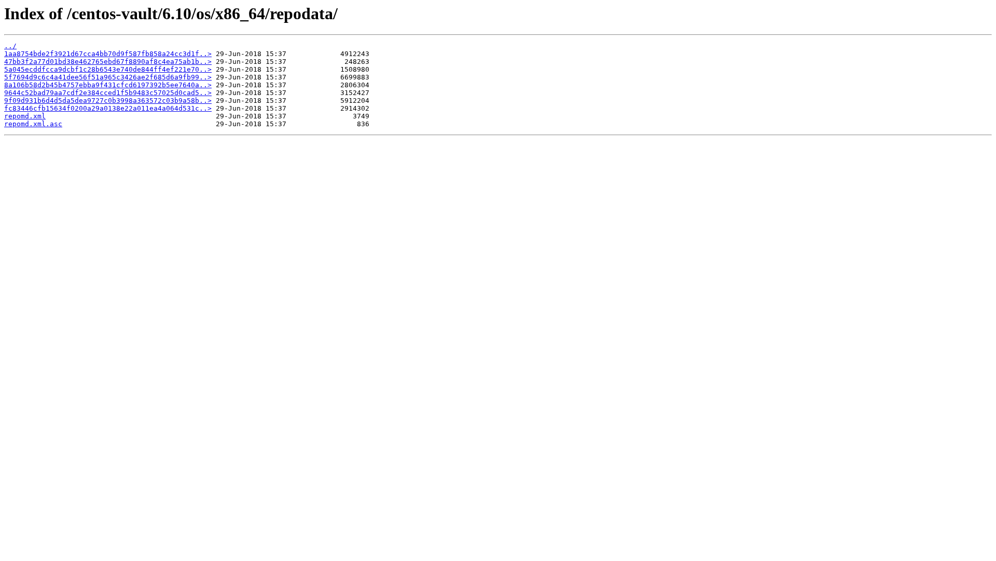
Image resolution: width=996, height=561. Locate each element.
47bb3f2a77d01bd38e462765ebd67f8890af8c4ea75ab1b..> (108, 61)
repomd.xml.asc (33, 124)
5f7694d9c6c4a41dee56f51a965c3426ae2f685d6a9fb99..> (108, 77)
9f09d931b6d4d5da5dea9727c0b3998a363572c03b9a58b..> (108, 100)
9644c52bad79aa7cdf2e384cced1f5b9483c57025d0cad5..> (108, 93)
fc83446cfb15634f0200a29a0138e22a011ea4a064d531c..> (108, 108)
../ (10, 46)
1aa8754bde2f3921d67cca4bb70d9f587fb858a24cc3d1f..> (108, 54)
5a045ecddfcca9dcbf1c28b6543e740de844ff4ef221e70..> (108, 69)
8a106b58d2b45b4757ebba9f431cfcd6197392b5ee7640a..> (108, 85)
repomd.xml (25, 116)
